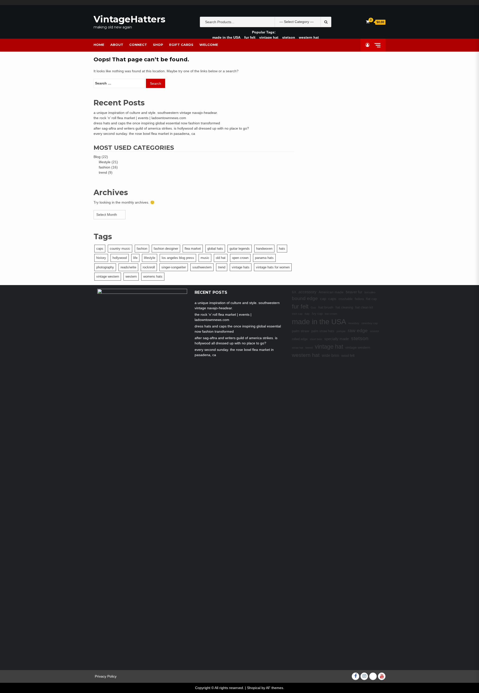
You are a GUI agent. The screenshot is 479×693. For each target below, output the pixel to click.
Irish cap (297, 313)
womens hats (152, 276)
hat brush (325, 307)
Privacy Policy (106, 676)
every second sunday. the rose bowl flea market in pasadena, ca (144, 134)
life (135, 258)
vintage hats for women (273, 267)
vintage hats (240, 267)
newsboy (353, 323)
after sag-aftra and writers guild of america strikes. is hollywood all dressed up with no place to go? (171, 128)
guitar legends (240, 248)
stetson (288, 37)
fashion (104, 167)
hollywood (120, 258)
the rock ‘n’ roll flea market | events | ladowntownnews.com (140, 118)
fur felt (249, 37)
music (205, 258)
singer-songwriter (173, 267)
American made (331, 292)
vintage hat (268, 37)
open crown (240, 258)
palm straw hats (322, 331)
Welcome (208, 45)
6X (294, 292)
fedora (359, 299)
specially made (336, 339)
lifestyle (105, 162)
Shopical (253, 688)
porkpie (341, 331)
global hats (215, 248)
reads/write (128, 267)
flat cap (371, 299)
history (101, 258)
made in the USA (226, 37)
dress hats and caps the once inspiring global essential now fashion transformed (157, 123)
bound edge (305, 298)
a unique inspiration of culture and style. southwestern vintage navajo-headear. (156, 113)
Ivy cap (317, 313)
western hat (309, 37)
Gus (313, 307)
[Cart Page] (367, 22)
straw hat (297, 347)
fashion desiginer (166, 248)
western (131, 276)
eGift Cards (181, 45)
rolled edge (300, 339)
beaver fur (354, 292)
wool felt (348, 355)
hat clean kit (364, 307)
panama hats (264, 258)
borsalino (369, 292)
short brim (316, 339)
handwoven (264, 248)
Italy (307, 313)
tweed (309, 347)
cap (323, 299)
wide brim (330, 355)
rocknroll (149, 267)
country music (120, 248)
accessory (307, 292)
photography (105, 267)
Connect (138, 45)
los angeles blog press (178, 258)
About (116, 45)
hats (282, 248)
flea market (193, 248)
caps (99, 248)
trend (103, 172)
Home (99, 45)
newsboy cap (369, 323)
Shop (158, 45)
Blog (97, 157)
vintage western (107, 276)
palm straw (300, 331)
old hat (221, 258)
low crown (331, 313)
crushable (346, 299)
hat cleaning (344, 307)
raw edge (358, 330)
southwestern (202, 267)
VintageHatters (129, 19)
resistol (374, 331)
